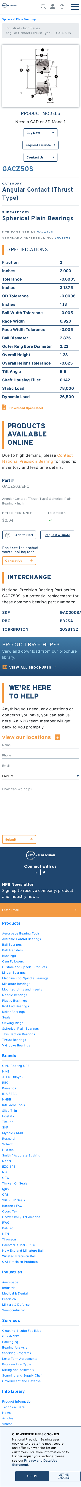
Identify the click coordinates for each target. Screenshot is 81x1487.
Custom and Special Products (24, 967)
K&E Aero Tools (13, 1105)
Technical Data (13, 1407)
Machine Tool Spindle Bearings (25, 978)
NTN (5, 1234)
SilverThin (9, 1110)
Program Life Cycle (16, 1364)
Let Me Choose (64, 1476)
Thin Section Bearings (18, 1034)
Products (11, 923)
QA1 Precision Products (20, 1261)
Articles (7, 1418)
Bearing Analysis (14, 1347)
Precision (9, 1299)
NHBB (6, 1099)
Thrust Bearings (14, 1040)
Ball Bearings (12, 944)
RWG (6, 1222)
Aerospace (10, 1282)
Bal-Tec (8, 1228)
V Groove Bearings (16, 1045)
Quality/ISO (10, 1336)
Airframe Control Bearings (21, 939)
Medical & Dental (15, 1293)
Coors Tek (9, 1211)
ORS (5, 1194)
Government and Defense (21, 1381)
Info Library (13, 1391)
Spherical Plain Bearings (19, 19)
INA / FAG (9, 1094)
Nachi (6, 1161)
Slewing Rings (12, 1023)
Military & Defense (16, 1304)
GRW (6, 1178)
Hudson (8, 1150)
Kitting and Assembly (18, 1370)
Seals (6, 1017)
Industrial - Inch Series (23, 28)
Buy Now (33, 133)
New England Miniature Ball (22, 1250)
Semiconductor (13, 1310)
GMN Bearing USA (16, 1066)
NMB (6, 1071)
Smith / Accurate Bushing (21, 1155)
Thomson (9, 1239)
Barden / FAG (12, 1206)
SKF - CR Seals (13, 1200)
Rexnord (8, 1138)
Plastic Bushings (14, 1000)
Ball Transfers (12, 950)
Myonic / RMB (12, 1133)
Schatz (7, 1144)
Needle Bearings (14, 995)
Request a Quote (38, 145)
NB (4, 1172)
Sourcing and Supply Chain (22, 1375)
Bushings (9, 956)
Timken (7, 1122)
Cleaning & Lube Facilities (21, 1330)
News (6, 1412)
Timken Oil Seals (14, 1183)
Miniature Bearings (16, 984)
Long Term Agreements (19, 1358)
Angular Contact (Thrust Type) (29, 33)
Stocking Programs (16, 1353)
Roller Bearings (13, 1012)
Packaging (10, 1342)
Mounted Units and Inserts (22, 989)
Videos (7, 1424)
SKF (5, 1127)
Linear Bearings (14, 972)
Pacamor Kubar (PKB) (18, 1245)
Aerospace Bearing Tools (21, 933)
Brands (9, 1055)
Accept (32, 1476)
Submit (10, 839)
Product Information (17, 1401)
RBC (5, 1082)
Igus (5, 1189)
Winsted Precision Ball (18, 1256)
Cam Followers (13, 961)
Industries (12, 1272)
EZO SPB (9, 1166)
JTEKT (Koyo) (12, 1077)
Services (11, 1320)
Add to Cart (24, 535)
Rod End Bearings (15, 1006)
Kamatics (9, 1088)
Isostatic (8, 1116)
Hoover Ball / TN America (21, 1217)
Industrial (9, 1288)
